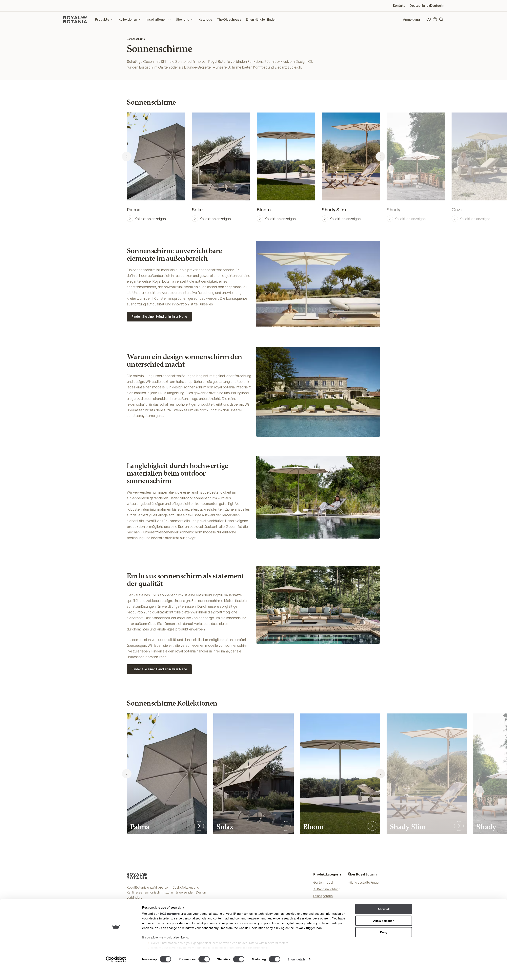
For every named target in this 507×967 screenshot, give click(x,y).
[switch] (204, 959)
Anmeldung (411, 19)
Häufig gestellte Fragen (364, 882)
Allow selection (383, 920)
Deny (383, 932)
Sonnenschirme (136, 38)
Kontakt (399, 6)
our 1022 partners (167, 913)
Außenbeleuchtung (326, 889)
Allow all (384, 909)
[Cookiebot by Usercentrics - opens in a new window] (116, 959)
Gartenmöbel (323, 882)
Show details (297, 959)
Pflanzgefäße (323, 896)
